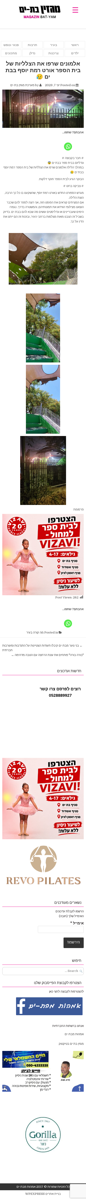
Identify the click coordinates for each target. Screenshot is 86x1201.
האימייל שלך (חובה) (71, 916)
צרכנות (53, 53)
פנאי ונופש (11, 45)
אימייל (77, 923)
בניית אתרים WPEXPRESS (43, 1194)
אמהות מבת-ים (74, 1034)
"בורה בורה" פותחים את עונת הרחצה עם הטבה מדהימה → (47, 655)
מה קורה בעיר (35, 632)
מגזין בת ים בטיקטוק (71, 1043)
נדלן (32, 53)
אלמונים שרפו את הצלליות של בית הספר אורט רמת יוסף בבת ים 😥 (43, 70)
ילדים (75, 53)
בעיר (53, 45)
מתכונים (11, 53)
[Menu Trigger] (75, 9)
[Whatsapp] (68, 143)
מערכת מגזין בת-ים (22, 85)
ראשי (75, 45)
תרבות (32, 45)
